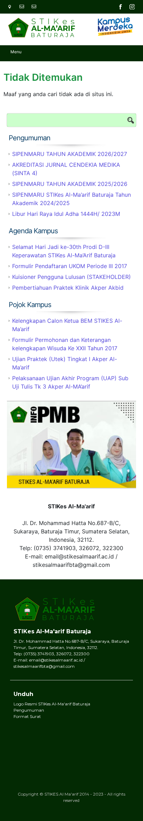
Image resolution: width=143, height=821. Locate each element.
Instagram (132, 7)
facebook (121, 7)
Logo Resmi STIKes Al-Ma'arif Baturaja (52, 703)
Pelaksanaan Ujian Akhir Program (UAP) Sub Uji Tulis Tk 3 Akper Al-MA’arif (70, 382)
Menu (16, 51)
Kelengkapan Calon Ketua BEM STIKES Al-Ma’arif (67, 325)
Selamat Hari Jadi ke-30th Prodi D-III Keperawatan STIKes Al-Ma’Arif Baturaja (64, 251)
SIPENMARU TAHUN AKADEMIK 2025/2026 (69, 183)
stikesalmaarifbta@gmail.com (36, 6)
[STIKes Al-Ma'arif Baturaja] (39, 25)
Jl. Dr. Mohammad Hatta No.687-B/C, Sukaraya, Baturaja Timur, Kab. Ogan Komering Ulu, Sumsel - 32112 (12, 6)
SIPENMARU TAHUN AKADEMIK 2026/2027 (69, 153)
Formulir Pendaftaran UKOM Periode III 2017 (69, 266)
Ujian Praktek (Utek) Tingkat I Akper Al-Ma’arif (64, 363)
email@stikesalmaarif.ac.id (24, 6)
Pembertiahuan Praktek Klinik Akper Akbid (68, 287)
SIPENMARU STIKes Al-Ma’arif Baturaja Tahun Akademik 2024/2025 (71, 198)
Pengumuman (29, 710)
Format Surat (27, 716)
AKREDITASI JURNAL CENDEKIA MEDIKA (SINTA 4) (66, 169)
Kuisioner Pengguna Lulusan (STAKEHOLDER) (71, 276)
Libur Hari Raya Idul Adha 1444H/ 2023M (66, 213)
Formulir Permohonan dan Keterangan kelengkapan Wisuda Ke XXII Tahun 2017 (64, 344)
